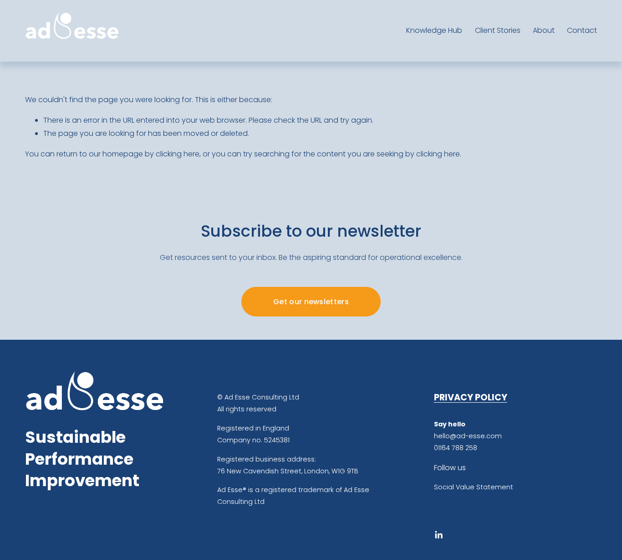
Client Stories (497, 30)
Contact (582, 30)
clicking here (177, 154)
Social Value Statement (473, 487)
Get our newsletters (311, 301)
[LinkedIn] (438, 534)
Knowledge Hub (434, 30)
